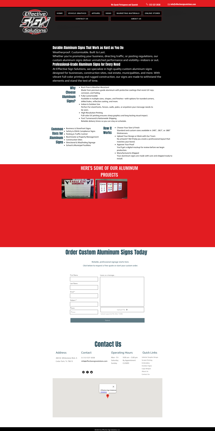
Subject (72, 300)
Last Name (74, 283)
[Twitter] (91, 372)
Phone (72, 308)
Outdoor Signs (147, 366)
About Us (145, 371)
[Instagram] (83, 372)
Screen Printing (147, 360)
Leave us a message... (107, 275)
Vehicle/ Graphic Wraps (150, 357)
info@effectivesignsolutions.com (94, 361)
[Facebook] (87, 372)
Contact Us (146, 374)
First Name (74, 275)
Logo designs (146, 368)
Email (72, 292)
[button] (96, 13)
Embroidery (146, 363)
